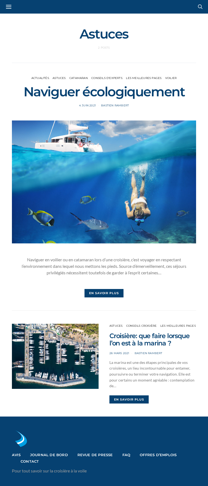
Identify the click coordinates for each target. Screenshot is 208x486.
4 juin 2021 (87, 105)
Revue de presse (95, 455)
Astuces (59, 78)
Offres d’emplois (158, 455)
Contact (30, 461)
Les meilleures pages (143, 78)
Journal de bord (49, 455)
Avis (16, 455)
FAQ (126, 455)
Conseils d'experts (106, 78)
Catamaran (78, 78)
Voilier (171, 78)
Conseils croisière (141, 326)
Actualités (40, 78)
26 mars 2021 (119, 353)
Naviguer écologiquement (104, 92)
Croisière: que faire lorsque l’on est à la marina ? (149, 339)
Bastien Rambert (115, 105)
